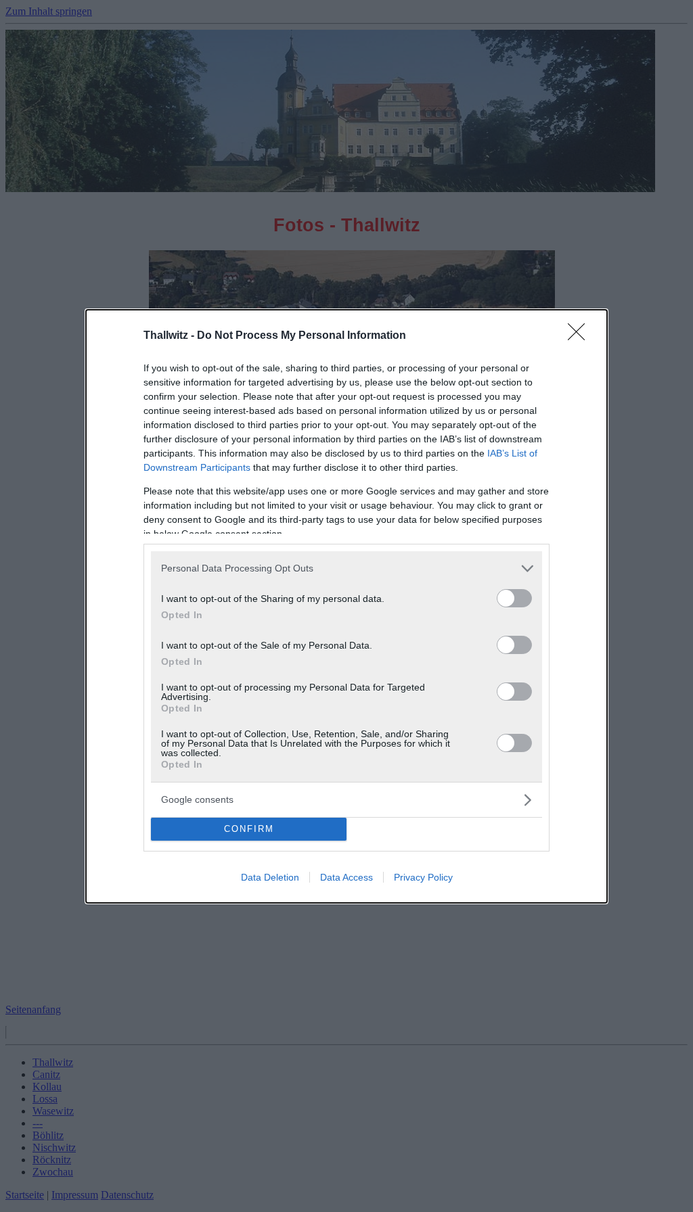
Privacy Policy (423, 877)
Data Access (346, 877)
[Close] (581, 336)
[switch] (514, 598)
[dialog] (346, 606)
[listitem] (346, 568)
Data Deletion (270, 877)
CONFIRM (249, 829)
